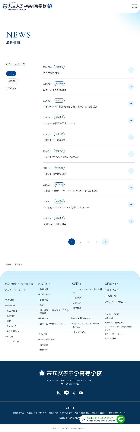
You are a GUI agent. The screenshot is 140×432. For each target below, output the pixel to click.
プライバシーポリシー (115, 334)
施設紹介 (11, 315)
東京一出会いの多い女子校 (19, 283)
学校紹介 (9, 299)
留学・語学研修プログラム (52, 323)
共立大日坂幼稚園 (82, 412)
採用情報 (109, 318)
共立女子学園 (18, 412)
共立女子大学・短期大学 (36, 412)
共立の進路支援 (47, 339)
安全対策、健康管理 (114, 322)
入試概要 (77, 297)
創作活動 (44, 318)
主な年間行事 (13, 331)
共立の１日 (12, 326)
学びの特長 (45, 294)
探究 (42, 304)
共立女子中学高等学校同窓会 (70, 417)
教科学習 (44, 299)
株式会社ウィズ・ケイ (118, 412)
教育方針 (44, 289)
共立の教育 (44, 283)
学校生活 (12, 88)
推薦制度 (44, 349)
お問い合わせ (111, 338)
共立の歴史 (12, 310)
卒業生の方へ (112, 289)
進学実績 (44, 344)
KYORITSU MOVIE (115, 302)
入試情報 (12, 81)
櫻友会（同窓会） (99, 412)
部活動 (10, 336)
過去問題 (77, 307)
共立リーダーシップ (15, 289)
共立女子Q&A (79, 331)
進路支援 (42, 333)
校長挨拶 (11, 305)
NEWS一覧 (110, 296)
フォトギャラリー (15, 341)
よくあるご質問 (112, 314)
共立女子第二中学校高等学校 (60, 412)
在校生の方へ (112, 283)
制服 (9, 320)
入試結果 (77, 302)
